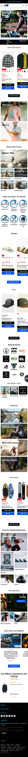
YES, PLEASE (22, 388)
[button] (14, 378)
